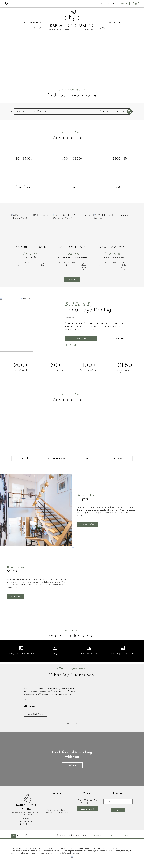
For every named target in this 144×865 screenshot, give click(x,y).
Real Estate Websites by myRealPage (119, 835)
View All (72, 279)
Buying (37, 28)
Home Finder (87, 524)
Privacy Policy (98, 835)
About (103, 28)
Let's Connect (72, 765)
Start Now (15, 596)
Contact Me (81, 338)
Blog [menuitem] (117, 23)
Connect (123, 3)
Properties (35, 23)
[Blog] (139, 4)
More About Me (116, 338)
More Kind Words (35, 714)
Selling (104, 23)
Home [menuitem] (23, 23)
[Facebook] (133, 4)
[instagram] (72, 345)
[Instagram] (136, 4)
